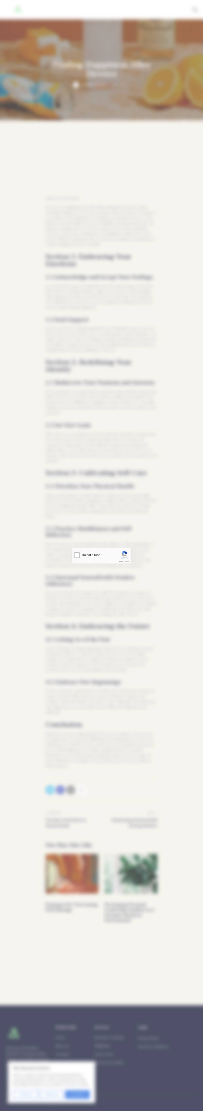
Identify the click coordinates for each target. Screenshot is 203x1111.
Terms (126, 561)
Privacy (121, 561)
